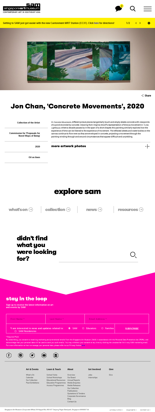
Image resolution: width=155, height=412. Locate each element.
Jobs (90, 374)
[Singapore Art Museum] (21, 8)
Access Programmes (55, 385)
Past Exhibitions (32, 382)
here (96, 23)
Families (109, 328)
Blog (69, 398)
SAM (74, 328)
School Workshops (54, 377)
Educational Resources (56, 380)
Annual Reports (73, 380)
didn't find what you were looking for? (37, 248)
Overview (71, 374)
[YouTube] (44, 355)
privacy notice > (116, 410)
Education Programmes (56, 382)
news (91, 209)
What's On (30, 374)
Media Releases (74, 385)
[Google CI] (55, 355)
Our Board (71, 377)
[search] (133, 255)
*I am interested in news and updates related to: (37, 328)
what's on (18, 209)
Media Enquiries (73, 382)
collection (55, 209)
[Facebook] (9, 355)
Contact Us (71, 401)
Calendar (29, 377)
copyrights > (131, 410)
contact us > (145, 410)
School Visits (52, 374)
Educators (91, 328)
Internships (92, 377)
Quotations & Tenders (76, 393)
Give (111, 374)
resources (128, 209)
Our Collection (31, 380)
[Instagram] (20, 355)
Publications (72, 391)
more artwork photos (68, 146)
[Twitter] (32, 355)
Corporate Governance (76, 396)
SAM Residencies (27, 331)
